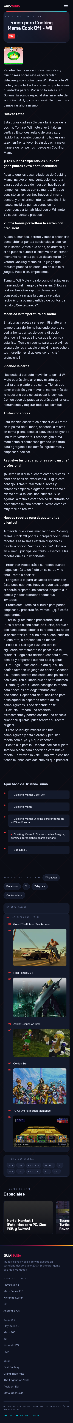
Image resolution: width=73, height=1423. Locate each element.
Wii (40, 16)
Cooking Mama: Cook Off (29, 794)
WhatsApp (51, 877)
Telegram (39, 886)
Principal (14, 16)
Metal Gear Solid (13, 1392)
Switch (49, 1165)
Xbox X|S (33, 1165)
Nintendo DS (11, 1345)
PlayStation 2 (11, 1325)
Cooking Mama (23, 806)
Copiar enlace (14, 895)
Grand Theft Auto (14, 1373)
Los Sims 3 (20, 849)
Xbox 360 (33, 1171)
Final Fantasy (11, 1367)
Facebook (12, 886)
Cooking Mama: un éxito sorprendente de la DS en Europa (37, 820)
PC (60, 1165)
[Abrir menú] (65, 5)
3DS (11, 1171)
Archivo (8, 1415)
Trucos (29, 16)
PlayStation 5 (11, 1284)
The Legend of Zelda (16, 1379)
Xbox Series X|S (13, 1291)
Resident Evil (11, 1386)
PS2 (56, 1171)
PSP (6, 1351)
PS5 (11, 1165)
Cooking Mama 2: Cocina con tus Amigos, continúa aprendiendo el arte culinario (38, 836)
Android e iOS (12, 1310)
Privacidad (22, 1415)
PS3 (20, 1171)
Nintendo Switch (13, 1297)
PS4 (20, 1165)
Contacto (37, 1415)
